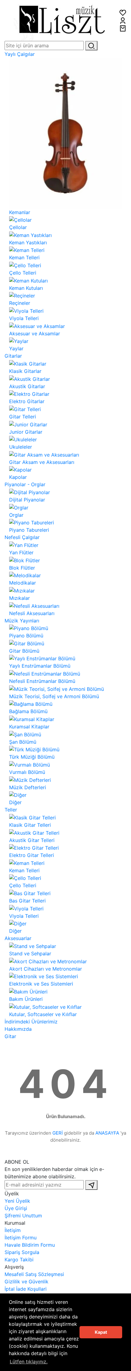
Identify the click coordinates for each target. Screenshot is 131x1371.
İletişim (13, 1230)
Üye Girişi (16, 1208)
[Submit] (91, 1185)
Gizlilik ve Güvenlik (26, 1281)
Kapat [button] (101, 1332)
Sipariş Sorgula (22, 1252)
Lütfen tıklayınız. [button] (29, 1361)
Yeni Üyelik (17, 1201)
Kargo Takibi (19, 1259)
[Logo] (62, 20)
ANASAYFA (107, 1133)
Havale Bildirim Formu (30, 1245)
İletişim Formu (21, 1237)
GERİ (57, 1133)
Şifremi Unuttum (23, 1215)
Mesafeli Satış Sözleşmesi (34, 1274)
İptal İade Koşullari (26, 1289)
